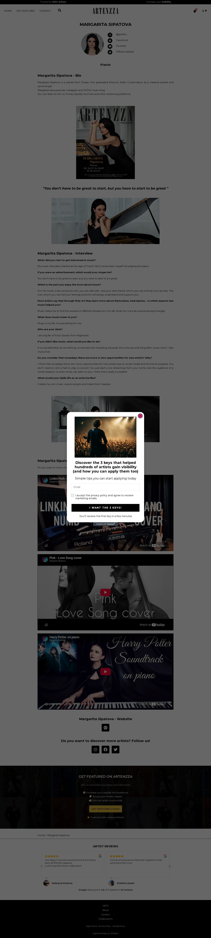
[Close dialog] (140, 416)
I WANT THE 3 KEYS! (105, 507)
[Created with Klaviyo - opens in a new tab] (105, 524)
